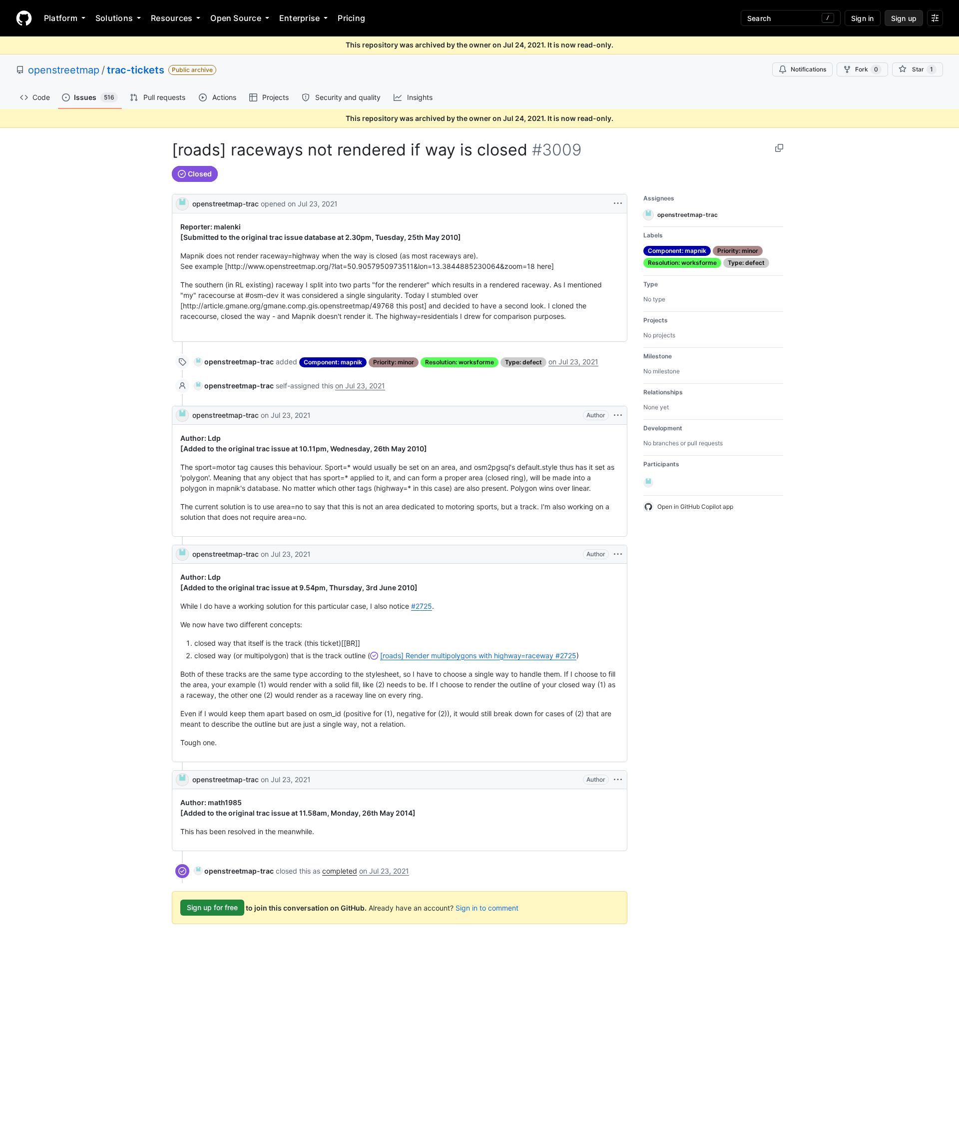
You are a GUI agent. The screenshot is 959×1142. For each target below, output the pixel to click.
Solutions (114, 18)
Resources (171, 18)
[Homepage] (24, 18)
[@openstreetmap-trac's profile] (182, 202)
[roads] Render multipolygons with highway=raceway (478, 655)
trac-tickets (135, 70)
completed (339, 871)
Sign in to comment (487, 907)
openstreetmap (63, 70)
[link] (234, 361)
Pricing (351, 18)
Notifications (808, 69)
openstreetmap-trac (225, 203)
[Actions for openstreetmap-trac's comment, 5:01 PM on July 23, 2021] (618, 415)
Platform (60, 18)
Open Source (235, 18)
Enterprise (299, 18)
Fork (866, 69)
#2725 (421, 606)
